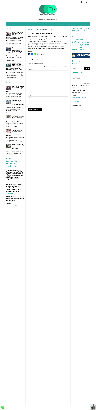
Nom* (29, 85)
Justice (53, 24)
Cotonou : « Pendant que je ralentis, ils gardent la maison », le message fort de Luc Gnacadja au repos (15, 117)
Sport (69, 24)
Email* (29, 90)
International (47, 24)
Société (64, 24)
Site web (29, 95)
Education (28, 24)
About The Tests (37, 29)
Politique (59, 24)
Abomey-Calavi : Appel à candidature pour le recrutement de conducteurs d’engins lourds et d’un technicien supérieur (15, 188)
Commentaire (30, 69)
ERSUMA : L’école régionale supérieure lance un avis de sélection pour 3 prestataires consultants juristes (15, 200)
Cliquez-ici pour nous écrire (79, 97)
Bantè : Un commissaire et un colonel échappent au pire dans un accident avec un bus (18, 146)
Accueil (30, 29)
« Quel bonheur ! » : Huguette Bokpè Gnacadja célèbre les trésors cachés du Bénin (18, 102)
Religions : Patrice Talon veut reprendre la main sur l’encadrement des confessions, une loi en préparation (15, 89)
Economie (34, 24)
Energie (40, 24)
